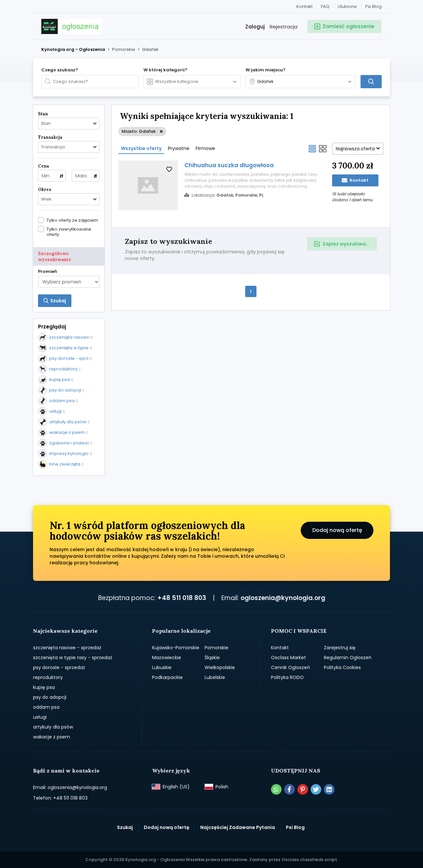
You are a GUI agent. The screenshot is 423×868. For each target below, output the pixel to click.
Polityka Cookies (342, 667)
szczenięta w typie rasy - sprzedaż (72, 657)
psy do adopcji (49, 697)
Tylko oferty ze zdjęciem (72, 220)
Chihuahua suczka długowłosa (229, 165)
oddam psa (46, 707)
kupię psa (44, 687)
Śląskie (212, 657)
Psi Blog (373, 6)
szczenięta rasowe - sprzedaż (67, 647)
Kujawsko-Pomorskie (175, 647)
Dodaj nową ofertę (337, 530)
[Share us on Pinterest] (302, 789)
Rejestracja (283, 26)
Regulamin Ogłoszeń (347, 657)
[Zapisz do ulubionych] (169, 169)
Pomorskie (216, 647)
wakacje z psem (51, 737)
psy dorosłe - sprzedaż (59, 667)
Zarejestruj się (340, 647)
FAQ (325, 6)
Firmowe (205, 148)
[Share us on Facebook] (289, 789)
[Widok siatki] (323, 149)
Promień (47, 271)
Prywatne (178, 148)
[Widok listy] (312, 149)
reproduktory (48, 677)
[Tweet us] (316, 789)
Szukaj (125, 827)
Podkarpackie (167, 677)
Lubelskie (215, 677)
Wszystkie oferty (141, 148)
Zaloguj (255, 26)
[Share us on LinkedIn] (329, 789)
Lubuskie (162, 667)
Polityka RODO (287, 677)
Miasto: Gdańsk (139, 131)
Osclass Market (288, 657)
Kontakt (304, 6)
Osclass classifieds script (309, 859)
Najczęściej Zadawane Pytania (237, 827)
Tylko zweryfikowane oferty (69, 231)
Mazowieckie (166, 657)
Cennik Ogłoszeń (290, 667)
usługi (40, 717)
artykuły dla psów (53, 727)
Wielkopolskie (220, 667)
